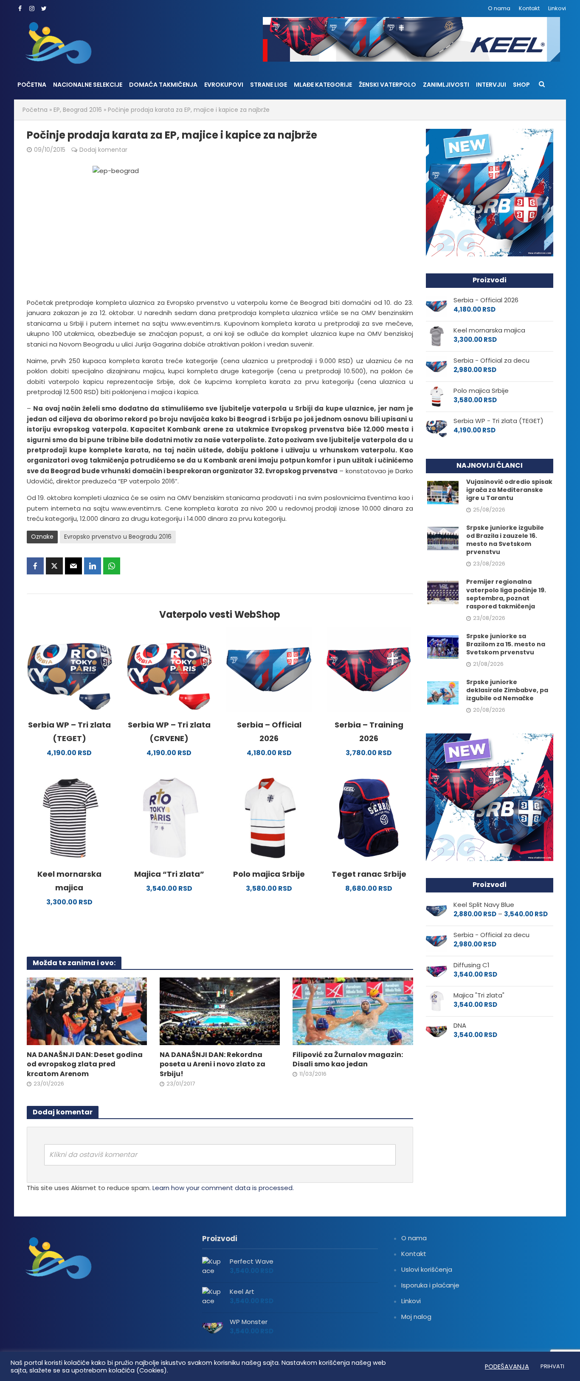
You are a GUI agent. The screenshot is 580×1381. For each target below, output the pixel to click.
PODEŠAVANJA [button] (507, 1366)
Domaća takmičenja (163, 84)
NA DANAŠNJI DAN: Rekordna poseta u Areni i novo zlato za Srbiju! (212, 1064)
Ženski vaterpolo (387, 84)
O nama (499, 8)
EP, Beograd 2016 (77, 109)
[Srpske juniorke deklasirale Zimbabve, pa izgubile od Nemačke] (443, 692)
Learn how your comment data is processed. (223, 1187)
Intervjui (491, 84)
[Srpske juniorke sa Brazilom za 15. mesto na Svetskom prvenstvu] (443, 646)
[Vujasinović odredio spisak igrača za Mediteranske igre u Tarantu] (443, 492)
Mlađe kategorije (323, 84)
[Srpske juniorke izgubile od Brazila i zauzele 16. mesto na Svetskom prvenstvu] (443, 538)
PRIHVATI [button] (552, 1366)
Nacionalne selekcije (87, 84)
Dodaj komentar (103, 149)
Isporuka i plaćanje (430, 1285)
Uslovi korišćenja (426, 1269)
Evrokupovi (223, 84)
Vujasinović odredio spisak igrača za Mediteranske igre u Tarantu (509, 490)
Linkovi (557, 8)
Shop (521, 84)
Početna (31, 84)
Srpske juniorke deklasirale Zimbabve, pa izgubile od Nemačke (507, 690)
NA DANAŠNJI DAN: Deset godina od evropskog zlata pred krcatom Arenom (85, 1064)
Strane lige (268, 84)
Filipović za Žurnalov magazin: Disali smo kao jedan (348, 1059)
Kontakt (529, 8)
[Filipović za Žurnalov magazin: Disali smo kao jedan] (353, 1010)
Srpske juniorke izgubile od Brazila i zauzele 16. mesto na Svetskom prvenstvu (505, 540)
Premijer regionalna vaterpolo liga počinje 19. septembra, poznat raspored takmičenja (506, 594)
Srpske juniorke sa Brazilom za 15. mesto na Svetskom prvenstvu (505, 644)
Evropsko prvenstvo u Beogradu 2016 (118, 536)
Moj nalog (416, 1316)
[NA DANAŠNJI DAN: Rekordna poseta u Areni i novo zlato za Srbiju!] (220, 1010)
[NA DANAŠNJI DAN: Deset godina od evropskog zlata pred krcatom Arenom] (87, 1010)
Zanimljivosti (446, 84)
